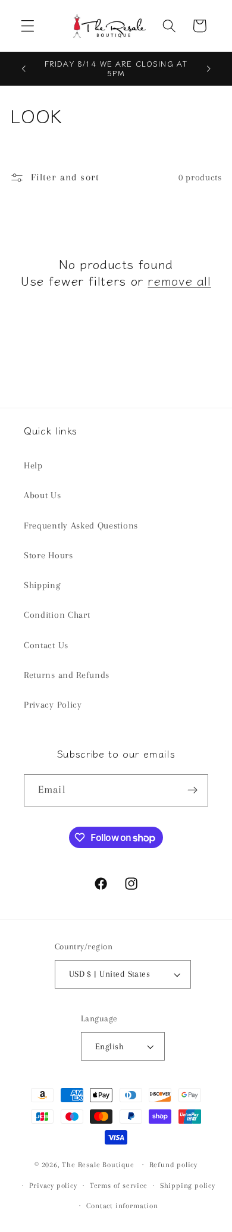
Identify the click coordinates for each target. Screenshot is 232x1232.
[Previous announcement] (23, 68)
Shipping (42, 585)
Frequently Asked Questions (81, 525)
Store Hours (48, 555)
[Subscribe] (192, 790)
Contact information (122, 1206)
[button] (27, 26)
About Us (42, 495)
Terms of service (119, 1185)
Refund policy (173, 1165)
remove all (179, 281)
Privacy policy (53, 1185)
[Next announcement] (209, 68)
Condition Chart (57, 614)
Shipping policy (187, 1185)
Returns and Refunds (66, 675)
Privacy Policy (53, 704)
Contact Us (46, 645)
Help (33, 465)
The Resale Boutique (98, 1164)
